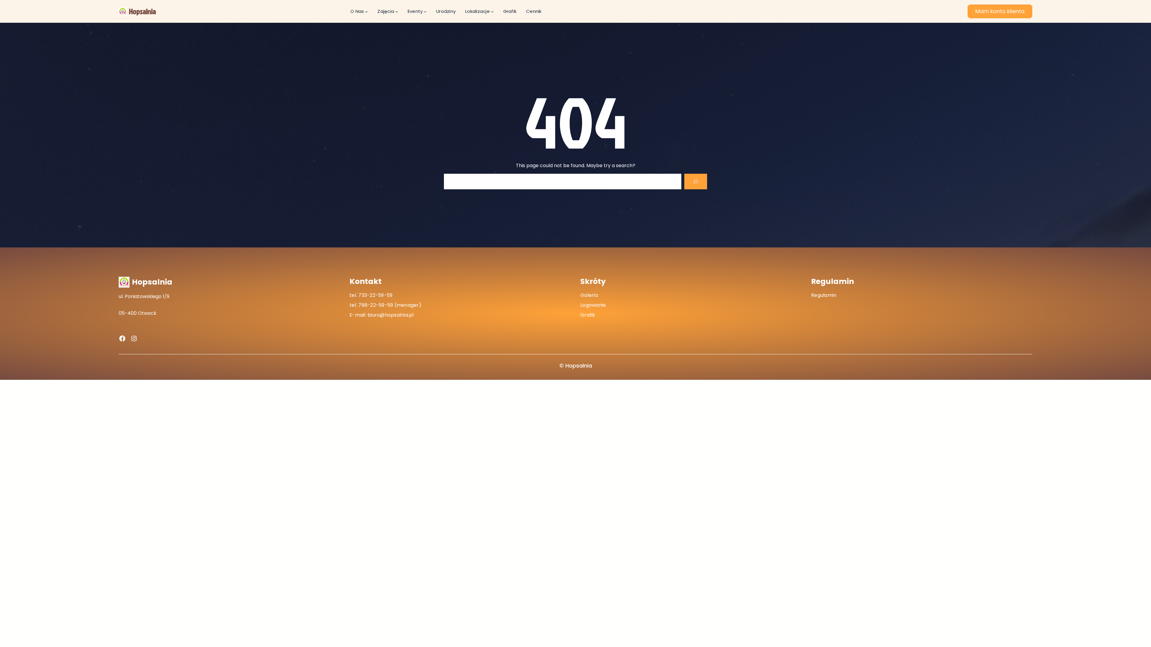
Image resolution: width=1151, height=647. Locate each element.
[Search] (695, 181)
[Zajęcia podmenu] (396, 11)
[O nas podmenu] (366, 11)
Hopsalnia (142, 11)
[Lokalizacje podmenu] (492, 11)
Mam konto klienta (1000, 11)
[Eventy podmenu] (425, 11)
